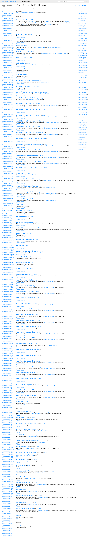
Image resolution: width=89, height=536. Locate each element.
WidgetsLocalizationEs (7, 459)
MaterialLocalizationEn (7, 244)
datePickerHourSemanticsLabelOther (29, 121)
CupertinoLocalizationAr (7, 15)
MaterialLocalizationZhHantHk (9, 410)
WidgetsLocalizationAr (7, 419)
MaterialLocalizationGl (7, 308)
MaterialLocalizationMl (7, 345)
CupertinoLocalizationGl (7, 104)
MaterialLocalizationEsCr (7, 269)
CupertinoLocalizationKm (8, 128)
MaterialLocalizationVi (7, 404)
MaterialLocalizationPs (7, 365)
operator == (20, 526)
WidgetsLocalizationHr (7, 516)
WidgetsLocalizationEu (7, 496)
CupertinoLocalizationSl (7, 171)
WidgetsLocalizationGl (7, 508)
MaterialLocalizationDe (7, 239)
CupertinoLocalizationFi (7, 96)
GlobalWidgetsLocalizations (8, 213)
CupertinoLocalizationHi (7, 111)
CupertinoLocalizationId (7, 117)
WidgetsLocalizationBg (7, 426)
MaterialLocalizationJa (7, 326)
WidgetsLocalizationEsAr (7, 463)
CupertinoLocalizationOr (7, 156)
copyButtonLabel (22, 69)
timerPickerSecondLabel (48, 362)
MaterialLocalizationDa (7, 237)
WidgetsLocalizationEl (7, 442)
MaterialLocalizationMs (7, 350)
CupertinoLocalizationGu (7, 107)
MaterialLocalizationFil (7, 301)
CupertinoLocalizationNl (7, 153)
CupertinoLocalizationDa (7, 33)
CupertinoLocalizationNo (7, 155)
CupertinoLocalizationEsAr (8, 59)
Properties (81, 10)
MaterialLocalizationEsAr (7, 262)
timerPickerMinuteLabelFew (25, 320)
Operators (81, 154)
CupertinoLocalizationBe (7, 20)
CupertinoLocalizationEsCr (8, 65)
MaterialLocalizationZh (7, 405)
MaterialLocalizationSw (7, 387)
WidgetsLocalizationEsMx (8, 478)
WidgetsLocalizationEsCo (7, 468)
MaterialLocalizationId (7, 321)
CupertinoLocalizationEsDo (8, 67)
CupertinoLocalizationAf (7, 11)
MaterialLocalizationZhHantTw (9, 412)
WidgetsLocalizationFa (7, 498)
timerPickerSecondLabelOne (25, 373)
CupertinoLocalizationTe (7, 185)
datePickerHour (21, 417)
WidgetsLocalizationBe (7, 424)
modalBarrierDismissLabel (25, 222)
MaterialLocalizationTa (7, 388)
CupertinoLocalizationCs (7, 30)
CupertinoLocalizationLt (7, 136)
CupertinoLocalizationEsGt (8, 70)
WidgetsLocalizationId (7, 521)
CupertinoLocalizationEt (7, 91)
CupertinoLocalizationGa (7, 102)
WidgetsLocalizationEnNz (8, 454)
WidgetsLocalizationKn (7, 533)
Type (27, 245)
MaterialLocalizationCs (7, 234)
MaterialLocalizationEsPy (7, 286)
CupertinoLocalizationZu (7, 208)
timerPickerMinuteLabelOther (26, 338)
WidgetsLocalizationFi (7, 500)
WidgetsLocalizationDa (7, 437)
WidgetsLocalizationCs (7, 434)
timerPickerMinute (22, 490)
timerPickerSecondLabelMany (26, 367)
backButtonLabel (22, 46)
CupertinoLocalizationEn (7, 40)
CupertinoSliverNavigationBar (54, 47)
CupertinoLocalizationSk (7, 170)
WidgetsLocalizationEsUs (7, 489)
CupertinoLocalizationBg (7, 22)
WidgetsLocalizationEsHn (8, 476)
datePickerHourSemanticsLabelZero (28, 133)
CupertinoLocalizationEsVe (8, 89)
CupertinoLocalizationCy (7, 32)
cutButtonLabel (21, 75)
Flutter (3, 1)
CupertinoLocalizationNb (7, 149)
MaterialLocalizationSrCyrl (8, 382)
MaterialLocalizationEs (7, 259)
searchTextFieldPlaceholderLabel (27, 251)
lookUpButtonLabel (23, 210)
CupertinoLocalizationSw (7, 181)
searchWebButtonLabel (24, 257)
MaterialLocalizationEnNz (8, 254)
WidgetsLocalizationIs (7, 523)
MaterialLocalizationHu (7, 318)
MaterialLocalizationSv (7, 385)
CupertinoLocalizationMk (8, 139)
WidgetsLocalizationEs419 (8, 461)
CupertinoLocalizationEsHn (8, 72)
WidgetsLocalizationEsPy (7, 486)
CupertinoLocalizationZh (7, 200)
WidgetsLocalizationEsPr (7, 484)
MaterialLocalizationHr (7, 316)
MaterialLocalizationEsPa (7, 281)
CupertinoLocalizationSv (7, 180)
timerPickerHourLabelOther (25, 297)
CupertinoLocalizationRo (7, 165)
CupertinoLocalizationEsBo (8, 60)
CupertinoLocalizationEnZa (8, 54)
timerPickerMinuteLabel (48, 322)
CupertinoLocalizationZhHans (9, 202)
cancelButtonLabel (22, 51)
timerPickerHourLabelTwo (25, 309)
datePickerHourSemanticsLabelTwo (28, 127)
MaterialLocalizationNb (7, 353)
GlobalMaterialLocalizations (8, 212)
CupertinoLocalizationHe (7, 109)
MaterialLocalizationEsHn (8, 276)
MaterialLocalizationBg (7, 225)
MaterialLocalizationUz (7, 402)
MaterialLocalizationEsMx (8, 277)
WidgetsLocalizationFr (7, 503)
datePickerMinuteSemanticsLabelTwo (29, 161)
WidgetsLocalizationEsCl (7, 466)
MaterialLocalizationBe (7, 224)
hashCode (19, 205)
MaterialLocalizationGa (7, 306)
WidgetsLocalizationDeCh (8, 441)
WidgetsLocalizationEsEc (7, 473)
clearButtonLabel (22, 57)
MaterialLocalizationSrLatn (8, 383)
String (35, 20)
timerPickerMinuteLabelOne (25, 332)
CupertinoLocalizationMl (7, 141)
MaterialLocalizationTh (7, 392)
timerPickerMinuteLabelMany (26, 326)
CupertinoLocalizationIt (7, 121)
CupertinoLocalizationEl (7, 38)
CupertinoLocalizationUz (7, 197)
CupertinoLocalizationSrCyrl (8, 176)
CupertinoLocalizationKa (7, 124)
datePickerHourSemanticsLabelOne (28, 115)
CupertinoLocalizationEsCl (8, 62)
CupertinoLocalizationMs (7, 146)
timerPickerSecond (22, 503)
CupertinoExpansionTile (37, 64)
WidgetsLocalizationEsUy (7, 491)
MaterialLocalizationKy (7, 336)
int (25, 205)
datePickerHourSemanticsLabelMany (28, 109)
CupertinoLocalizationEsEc (8, 69)
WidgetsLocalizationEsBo (7, 464)
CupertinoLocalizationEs (7, 55)
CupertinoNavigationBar (39, 47)
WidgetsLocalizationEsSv (7, 488)
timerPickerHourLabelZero (25, 315)
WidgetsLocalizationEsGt (7, 474)
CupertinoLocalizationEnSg (8, 52)
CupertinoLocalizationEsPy (8, 82)
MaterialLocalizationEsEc (7, 272)
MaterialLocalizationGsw (7, 309)
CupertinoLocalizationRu (7, 166)
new (79, 7)
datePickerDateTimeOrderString (27, 98)
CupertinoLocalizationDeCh (8, 37)
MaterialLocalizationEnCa (8, 247)
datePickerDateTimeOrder (24, 92)
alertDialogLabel (21, 34)
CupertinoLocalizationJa (7, 123)
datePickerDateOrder (23, 80)
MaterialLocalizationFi (7, 299)
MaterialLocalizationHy (7, 319)
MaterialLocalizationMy (7, 351)
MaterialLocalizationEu (7, 296)
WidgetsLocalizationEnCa (7, 447)
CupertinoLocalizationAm (8, 13)
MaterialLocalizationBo (7, 229)
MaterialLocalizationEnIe (7, 250)
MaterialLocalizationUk (7, 399)
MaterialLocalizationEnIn (7, 252)
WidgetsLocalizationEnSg (7, 456)
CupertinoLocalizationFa (7, 94)
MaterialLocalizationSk (7, 375)
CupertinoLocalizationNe (7, 151)
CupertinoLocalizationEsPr (8, 80)
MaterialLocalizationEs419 (8, 261)
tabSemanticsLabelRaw (24, 274)
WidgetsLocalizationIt (7, 525)
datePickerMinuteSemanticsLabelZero (29, 167)
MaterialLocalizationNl (7, 357)
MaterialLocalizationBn (7, 227)
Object (17, 12)
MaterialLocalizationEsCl (7, 266)
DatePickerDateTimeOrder (41, 92)
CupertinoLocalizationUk (7, 193)
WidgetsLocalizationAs (7, 420)
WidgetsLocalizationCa (7, 432)
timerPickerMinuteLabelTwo (26, 349)
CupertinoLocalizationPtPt (8, 163)
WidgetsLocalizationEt (7, 495)
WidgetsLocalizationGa (7, 506)
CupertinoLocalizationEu (7, 92)
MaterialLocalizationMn (7, 346)
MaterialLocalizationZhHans (8, 407)
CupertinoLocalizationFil (24, 20)
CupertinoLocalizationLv (7, 138)
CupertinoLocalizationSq (7, 173)
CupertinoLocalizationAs (7, 16)
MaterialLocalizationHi (7, 314)
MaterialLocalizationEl (7, 242)
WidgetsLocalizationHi (7, 515)
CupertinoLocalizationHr (7, 112)
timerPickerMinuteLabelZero (26, 355)
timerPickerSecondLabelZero (26, 396)
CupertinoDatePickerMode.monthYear (25, 455)
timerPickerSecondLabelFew (25, 361)
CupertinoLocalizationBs (7, 27)
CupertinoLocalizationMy (7, 148)
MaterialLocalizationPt (7, 367)
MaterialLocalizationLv (7, 341)
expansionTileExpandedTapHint (27, 199)
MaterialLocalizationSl (7, 377)
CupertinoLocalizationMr (7, 144)
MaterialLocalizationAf (7, 215)
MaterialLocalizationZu (7, 414)
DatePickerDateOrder (36, 80)
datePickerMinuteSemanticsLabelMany (29, 144)
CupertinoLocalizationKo (7, 131)
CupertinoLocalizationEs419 (8, 57)
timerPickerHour (21, 477)
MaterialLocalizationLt (7, 340)
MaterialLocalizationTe (7, 390)
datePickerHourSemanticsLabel (50, 105)
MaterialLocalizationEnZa (8, 257)
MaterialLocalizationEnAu (8, 245)
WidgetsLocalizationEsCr (7, 469)
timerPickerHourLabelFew (25, 280)
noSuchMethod (21, 465)
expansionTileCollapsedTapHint (27, 186)
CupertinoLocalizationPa (7, 158)
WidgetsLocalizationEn (7, 444)
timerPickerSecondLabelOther (26, 378)
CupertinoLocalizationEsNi (8, 75)
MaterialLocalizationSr (7, 380)
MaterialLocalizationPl (7, 363)
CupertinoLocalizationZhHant (8, 203)
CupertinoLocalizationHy (7, 116)
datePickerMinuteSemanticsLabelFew (29, 138)
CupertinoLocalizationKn (7, 129)
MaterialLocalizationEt (7, 294)
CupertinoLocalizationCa (7, 28)
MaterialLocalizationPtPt (7, 368)
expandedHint (21, 173)
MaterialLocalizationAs (7, 220)
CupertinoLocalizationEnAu (8, 42)
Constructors (82, 5)
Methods (81, 120)
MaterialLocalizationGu (7, 311)
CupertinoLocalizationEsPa (8, 77)
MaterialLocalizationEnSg (8, 256)
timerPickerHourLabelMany (25, 286)
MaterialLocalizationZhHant (8, 409)
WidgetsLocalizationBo (7, 429)
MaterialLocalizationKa (7, 328)
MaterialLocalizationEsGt (7, 274)
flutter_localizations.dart (11, 1)
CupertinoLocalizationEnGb (8, 45)
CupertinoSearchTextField (37, 252)
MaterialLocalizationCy (7, 235)
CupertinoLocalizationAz (7, 18)
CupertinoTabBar (39, 472)
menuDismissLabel (22, 216)
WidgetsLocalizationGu (7, 511)
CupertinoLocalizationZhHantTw (9, 207)
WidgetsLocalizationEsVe (7, 493)
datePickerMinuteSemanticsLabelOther (29, 156)
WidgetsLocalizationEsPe (7, 483)
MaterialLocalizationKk (7, 330)
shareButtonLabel (22, 268)
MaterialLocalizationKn (7, 333)
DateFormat (51, 20)
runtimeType (20, 245)
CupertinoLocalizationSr (7, 175)
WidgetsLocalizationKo (7, 535)
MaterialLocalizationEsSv (7, 287)
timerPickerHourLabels (23, 303)
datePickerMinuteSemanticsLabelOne (29, 150)
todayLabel (20, 401)
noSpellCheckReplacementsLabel (27, 228)
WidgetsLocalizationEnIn (7, 452)
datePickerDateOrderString (25, 86)
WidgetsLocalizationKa (7, 528)
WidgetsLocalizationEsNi (7, 479)
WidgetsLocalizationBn (7, 427)
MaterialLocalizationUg (7, 397)
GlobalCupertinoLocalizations (27, 12)
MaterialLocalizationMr (7, 348)
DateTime (34, 429)
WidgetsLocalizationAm (7, 417)
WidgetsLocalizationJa (7, 527)
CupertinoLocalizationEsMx (8, 74)
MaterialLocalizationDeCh (8, 240)
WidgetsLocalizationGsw (7, 510)
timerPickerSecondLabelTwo (26, 390)
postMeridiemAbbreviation (25, 239)
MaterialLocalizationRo (7, 370)
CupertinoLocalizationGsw (8, 106)
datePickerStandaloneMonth (25, 452)
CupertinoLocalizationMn (8, 143)
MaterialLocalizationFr (7, 303)
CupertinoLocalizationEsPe (8, 79)
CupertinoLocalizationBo (7, 25)
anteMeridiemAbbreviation (25, 40)
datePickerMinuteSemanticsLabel (51, 140)
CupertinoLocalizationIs (7, 119)
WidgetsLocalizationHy (7, 520)
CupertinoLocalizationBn (7, 23)
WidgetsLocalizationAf (7, 415)
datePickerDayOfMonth (23, 412)
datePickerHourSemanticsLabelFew (28, 104)
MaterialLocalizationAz (7, 222)
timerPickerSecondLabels (24, 384)
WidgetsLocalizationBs (7, 431)
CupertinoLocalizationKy (7, 133)
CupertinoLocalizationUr (7, 195)
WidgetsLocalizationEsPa (7, 481)
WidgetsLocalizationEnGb (8, 449)
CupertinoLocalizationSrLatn (8, 178)
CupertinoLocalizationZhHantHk (9, 205)
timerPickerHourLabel (48, 281)
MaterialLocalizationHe (7, 313)
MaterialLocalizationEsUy (8, 291)
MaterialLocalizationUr (7, 400)
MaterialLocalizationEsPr (7, 284)
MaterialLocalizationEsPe (7, 282)
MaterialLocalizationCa (7, 232)
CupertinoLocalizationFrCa (8, 101)
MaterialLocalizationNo (7, 358)
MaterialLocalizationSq (7, 378)
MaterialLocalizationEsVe (7, 293)
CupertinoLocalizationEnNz (8, 50)
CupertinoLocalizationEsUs (8, 86)
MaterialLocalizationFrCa (7, 304)
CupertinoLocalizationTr (7, 190)
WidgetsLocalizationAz (7, 422)
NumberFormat (47, 24)
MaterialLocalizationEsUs (8, 289)
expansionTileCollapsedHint (25, 179)
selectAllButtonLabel (23, 263)
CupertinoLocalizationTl (7, 188)
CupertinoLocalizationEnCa (8, 43)
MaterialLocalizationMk (7, 343)
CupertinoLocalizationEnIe (8, 47)
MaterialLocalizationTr (7, 395)
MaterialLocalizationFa (7, 298)
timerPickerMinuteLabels (24, 344)
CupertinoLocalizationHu (7, 114)
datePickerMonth (21, 446)
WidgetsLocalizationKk (7, 530)
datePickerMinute (22, 435)
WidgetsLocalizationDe (7, 439)
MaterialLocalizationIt (7, 325)
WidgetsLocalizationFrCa (7, 505)
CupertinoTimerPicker (50, 304)
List (33, 303)
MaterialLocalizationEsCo (8, 267)
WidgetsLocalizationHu (7, 518)
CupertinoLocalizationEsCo (8, 64)
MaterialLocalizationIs (7, 323)
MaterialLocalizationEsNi (7, 279)
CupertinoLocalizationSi (7, 168)
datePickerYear (21, 459)
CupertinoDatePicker (45, 82)
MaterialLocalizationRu (7, 372)
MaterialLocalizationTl (7, 394)
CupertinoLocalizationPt (7, 161)
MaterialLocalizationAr (7, 218)
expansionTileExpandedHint (25, 192)
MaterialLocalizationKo (7, 335)
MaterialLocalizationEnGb (8, 249)
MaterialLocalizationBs (7, 230)
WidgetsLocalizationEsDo (8, 471)
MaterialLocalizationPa (7, 362)
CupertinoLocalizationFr (7, 99)
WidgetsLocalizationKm (7, 532)
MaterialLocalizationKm (7, 331)
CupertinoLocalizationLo (7, 134)
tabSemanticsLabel (29, 276)
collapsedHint (21, 63)
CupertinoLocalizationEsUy (8, 87)
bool (33, 526)
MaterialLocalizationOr (7, 360)
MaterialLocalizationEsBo (8, 264)
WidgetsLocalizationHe (7, 513)
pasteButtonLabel (22, 234)
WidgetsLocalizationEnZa (7, 458)
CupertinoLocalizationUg (7, 192)
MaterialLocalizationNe (7, 355)
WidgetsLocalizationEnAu (8, 446)
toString (18, 516)
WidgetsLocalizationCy (7, 436)
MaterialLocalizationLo (7, 338)
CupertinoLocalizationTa (7, 183)
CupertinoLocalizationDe (7, 35)
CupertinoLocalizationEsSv (8, 84)
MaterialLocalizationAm (7, 217)
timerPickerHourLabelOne (25, 291)
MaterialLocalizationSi (7, 373)
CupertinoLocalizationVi (7, 198)
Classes (4, 10)
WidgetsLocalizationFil (7, 501)
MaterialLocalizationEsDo (8, 271)
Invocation (29, 465)
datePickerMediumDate (23, 429)
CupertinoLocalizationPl (7, 160)
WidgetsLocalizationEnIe (7, 451)
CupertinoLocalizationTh (7, 187)
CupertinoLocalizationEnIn (8, 48)
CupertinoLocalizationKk (7, 126)
